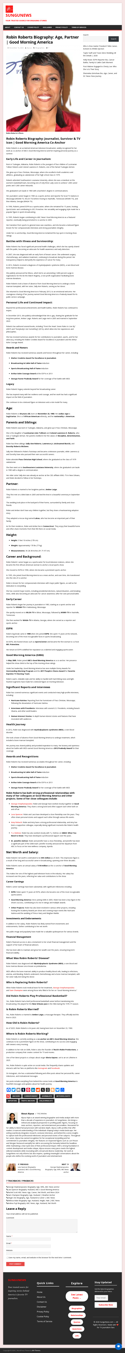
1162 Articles (42, 1113)
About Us (41, 1297)
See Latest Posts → (77, 1296)
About (7, 27)
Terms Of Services (79, 27)
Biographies (40, 48)
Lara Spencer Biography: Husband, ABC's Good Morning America (33, 1189)
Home (39, 1292)
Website (9, 1250)
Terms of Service (44, 1321)
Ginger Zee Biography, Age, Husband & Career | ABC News (31, 1198)
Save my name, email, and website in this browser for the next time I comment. (40, 1257)
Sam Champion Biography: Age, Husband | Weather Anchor (31, 1195)
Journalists (47, 1096)
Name (9, 1236)
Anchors (16, 1096)
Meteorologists (63, 1096)
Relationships (77, 1315)
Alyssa (29, 48)
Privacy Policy (62, 27)
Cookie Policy (33, 27)
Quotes (76, 1322)
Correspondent (31, 1096)
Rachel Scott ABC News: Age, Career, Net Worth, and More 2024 (33, 1192)
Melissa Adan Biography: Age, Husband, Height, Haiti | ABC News (34, 1200)
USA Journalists (46, 1101)
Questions (77, 1329)
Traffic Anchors (28, 1101)
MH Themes (36, 1350)
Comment (10, 1218)
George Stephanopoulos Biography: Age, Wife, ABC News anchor (33, 1187)
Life (77, 1336)
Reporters (12, 1101)
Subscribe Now (106, 1305)
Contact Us (19, 27)
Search (86, 35)
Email (8, 1243)
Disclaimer (47, 27)
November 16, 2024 (16, 48)
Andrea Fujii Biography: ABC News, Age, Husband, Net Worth (32, 1203)
